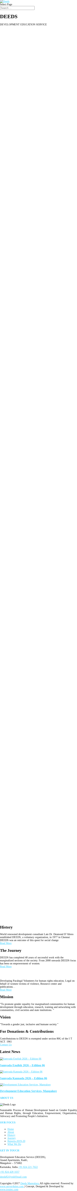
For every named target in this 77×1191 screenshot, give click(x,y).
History (11, 1135)
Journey (11, 1138)
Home (10, 1129)
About (10, 1132)
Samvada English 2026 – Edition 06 (22, 1065)
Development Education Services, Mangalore (28, 1091)
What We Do (14, 1144)
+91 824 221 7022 (28, 1167)
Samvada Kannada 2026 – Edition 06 (23, 1078)
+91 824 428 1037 (9, 1172)
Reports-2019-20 (16, 1141)
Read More (6, 943)
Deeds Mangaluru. (30, 1183)
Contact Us (6, 1044)
